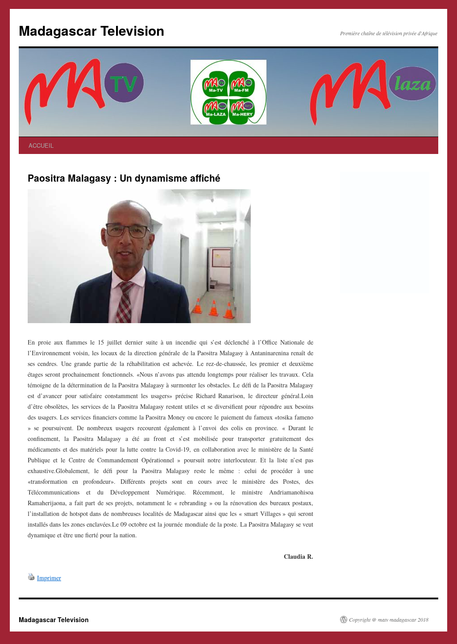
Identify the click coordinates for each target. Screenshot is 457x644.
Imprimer (49, 577)
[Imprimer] (31, 577)
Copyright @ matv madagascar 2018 (388, 619)
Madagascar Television (91, 30)
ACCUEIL (41, 145)
